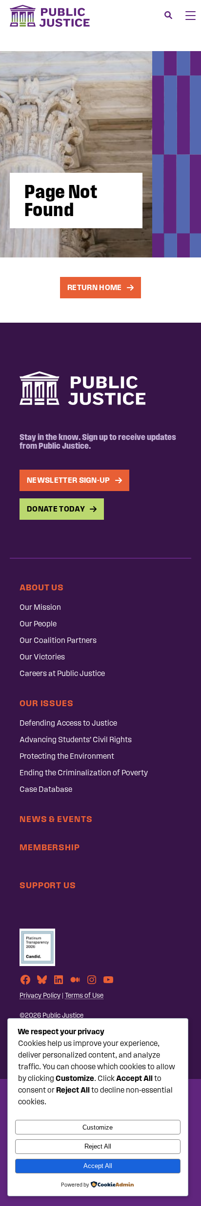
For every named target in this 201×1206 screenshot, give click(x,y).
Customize (97, 1127)
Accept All (97, 1165)
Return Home (94, 287)
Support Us (48, 885)
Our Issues (47, 703)
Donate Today (56, 509)
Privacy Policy (40, 995)
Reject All (97, 1146)
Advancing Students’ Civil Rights (76, 739)
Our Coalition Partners (58, 640)
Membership (50, 847)
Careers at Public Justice (62, 673)
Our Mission (40, 607)
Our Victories (42, 657)
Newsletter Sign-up (68, 480)
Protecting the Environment (67, 756)
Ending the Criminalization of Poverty (84, 772)
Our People (38, 624)
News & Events (56, 818)
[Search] (168, 15)
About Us (42, 587)
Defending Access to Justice (68, 723)
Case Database (46, 789)
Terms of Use (84, 995)
